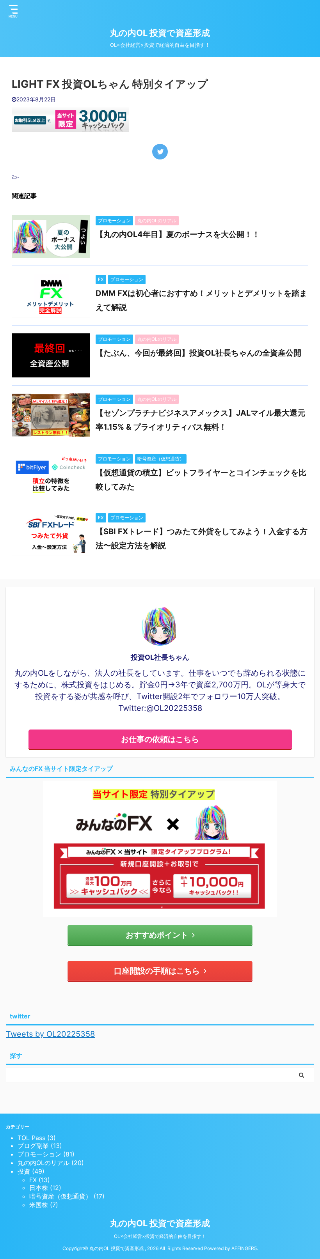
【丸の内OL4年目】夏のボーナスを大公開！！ (178, 234)
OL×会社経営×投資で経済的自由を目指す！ (160, 1236)
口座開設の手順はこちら (157, 971)
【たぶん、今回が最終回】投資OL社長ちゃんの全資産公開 (198, 353)
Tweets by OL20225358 (50, 1034)
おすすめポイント (157, 935)
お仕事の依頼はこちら (160, 739)
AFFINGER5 (244, 1248)
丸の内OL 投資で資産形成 (160, 33)
